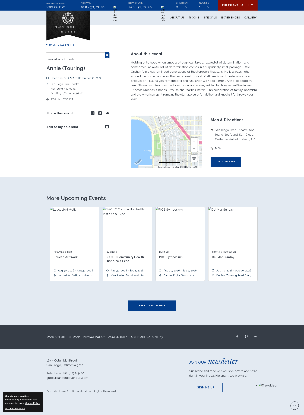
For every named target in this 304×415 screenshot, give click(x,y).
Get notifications (144, 337)
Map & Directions (227, 120)
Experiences (230, 17)
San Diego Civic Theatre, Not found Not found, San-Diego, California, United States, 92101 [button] (236, 134)
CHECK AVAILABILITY (237, 5)
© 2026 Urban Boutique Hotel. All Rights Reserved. (81, 391)
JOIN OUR (213, 360)
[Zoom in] (194, 141)
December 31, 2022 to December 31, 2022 (76, 78)
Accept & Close (15, 408)
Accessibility (117, 337)
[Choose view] (194, 158)
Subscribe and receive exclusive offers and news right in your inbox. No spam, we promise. (223, 373)
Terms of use (164, 167)
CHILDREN (182, 3)
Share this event (59, 113)
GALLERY (250, 17)
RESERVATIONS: (55, 5)
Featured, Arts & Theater (60, 59)
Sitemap (74, 337)
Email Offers (55, 337)
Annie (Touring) (65, 68)
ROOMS (194, 17)
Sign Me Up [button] (210, 389)
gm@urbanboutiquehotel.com (67, 377)
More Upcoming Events (76, 198)
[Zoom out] (194, 148)
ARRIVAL (86, 3)
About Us (177, 17)
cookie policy (32, 403)
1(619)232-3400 (55, 6)
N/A (218, 148)
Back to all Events (61, 45)
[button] (67, 89)
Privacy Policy (94, 337)
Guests (204, 3)
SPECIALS (210, 17)
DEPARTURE (135, 3)
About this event (147, 54)
